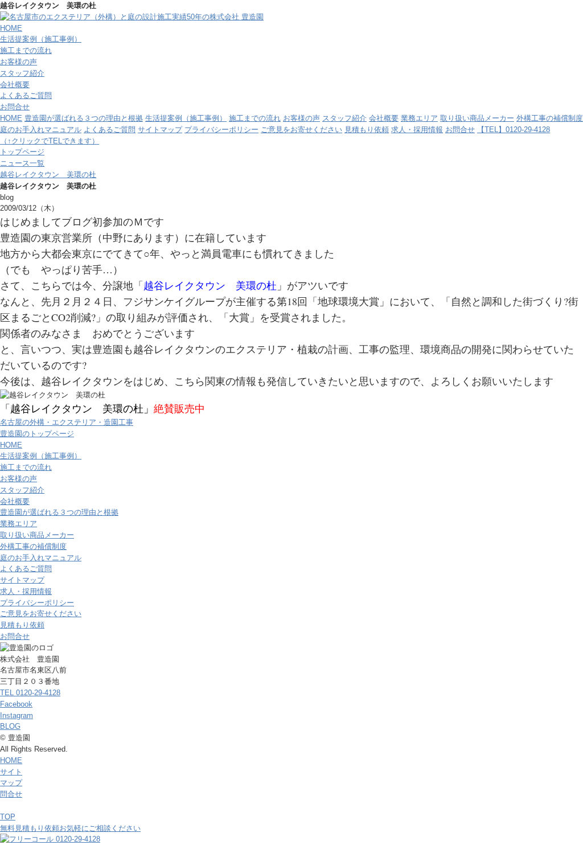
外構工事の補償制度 (549, 118)
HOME (11, 28)
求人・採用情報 (417, 129)
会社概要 (15, 84)
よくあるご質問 (26, 95)
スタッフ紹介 (22, 73)
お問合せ (15, 106)
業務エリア (419, 118)
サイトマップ (160, 129)
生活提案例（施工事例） (40, 39)
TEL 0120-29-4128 (30, 692)
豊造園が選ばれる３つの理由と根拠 (83, 118)
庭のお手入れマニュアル (40, 129)
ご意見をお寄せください (301, 129)
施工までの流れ (26, 50)
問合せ (11, 794)
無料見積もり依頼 (70, 828)
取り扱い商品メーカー (477, 118)
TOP (7, 817)
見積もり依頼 (366, 129)
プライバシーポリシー (221, 129)
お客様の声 (18, 62)
